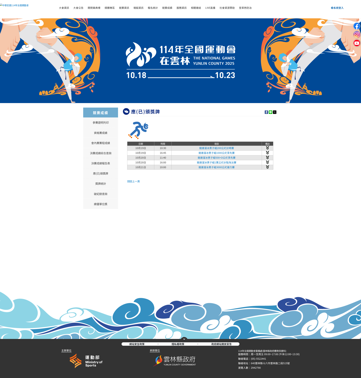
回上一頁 (135, 181)
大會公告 (78, 7)
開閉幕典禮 (94, 7)
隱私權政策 (178, 344)
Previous (5, 43)
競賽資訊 (124, 7)
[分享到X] (274, 112)
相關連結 (196, 7)
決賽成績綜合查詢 (100, 153)
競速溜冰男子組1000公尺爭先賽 (217, 153)
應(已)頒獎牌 (100, 173)
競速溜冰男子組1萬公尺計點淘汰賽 (216, 162)
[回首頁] (14, 7)
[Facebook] (356, 24)
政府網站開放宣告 (221, 344)
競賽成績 (167, 7)
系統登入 (339, 7)
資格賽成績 (100, 133)
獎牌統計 (100, 184)
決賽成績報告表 (100, 163)
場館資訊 (138, 7)
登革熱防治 (245, 7)
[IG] (356, 32)
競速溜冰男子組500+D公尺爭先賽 (216, 157)
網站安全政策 (137, 344)
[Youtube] (356, 40)
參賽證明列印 (101, 122)
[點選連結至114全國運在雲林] (180, 60)
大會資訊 (64, 7)
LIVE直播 (210, 7)
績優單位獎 (100, 204)
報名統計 (153, 7)
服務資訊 (182, 7)
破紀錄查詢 (100, 194)
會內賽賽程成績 (100, 143)
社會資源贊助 (227, 7)
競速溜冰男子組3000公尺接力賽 (217, 167)
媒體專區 (110, 7)
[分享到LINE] (270, 112)
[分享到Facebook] (266, 112)
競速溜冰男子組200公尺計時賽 (216, 148)
